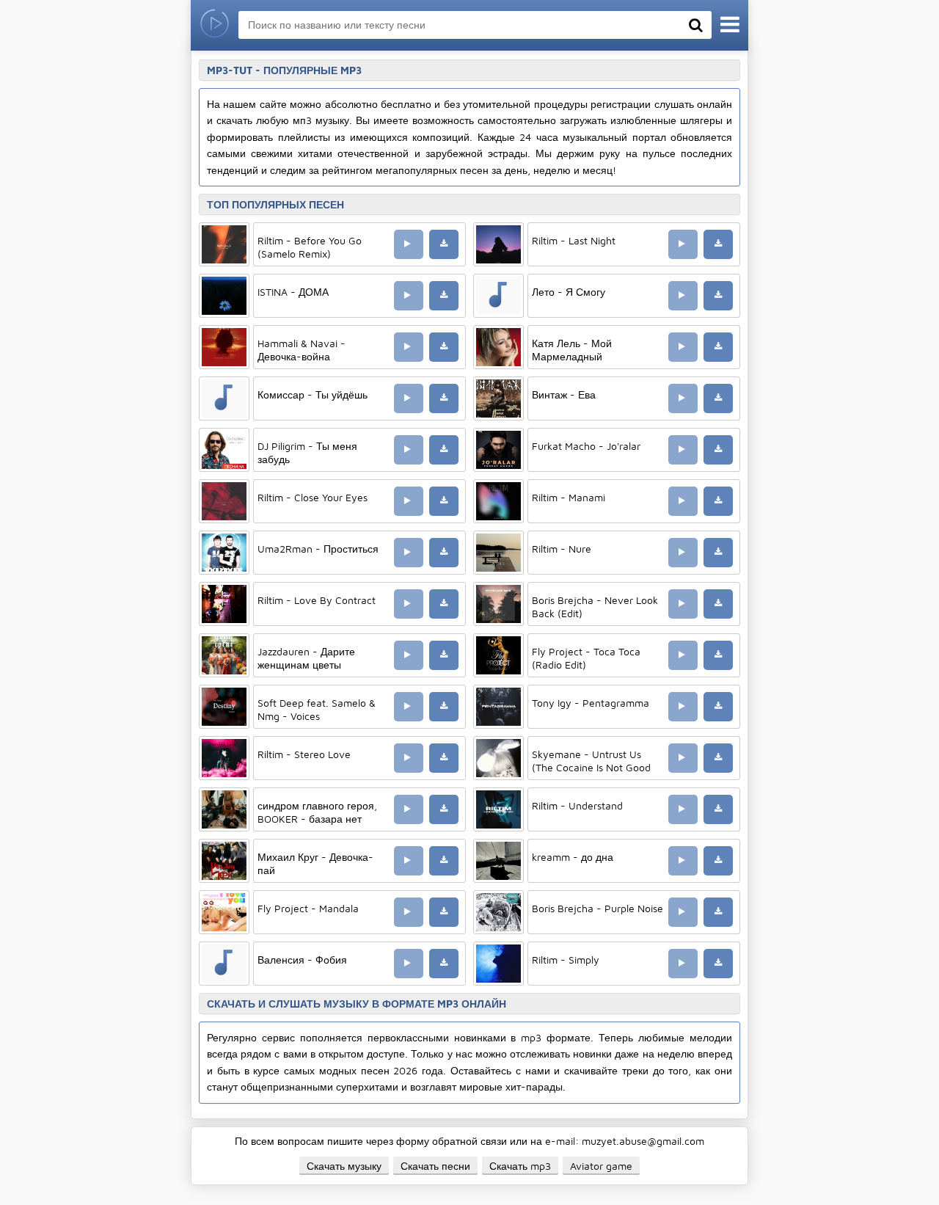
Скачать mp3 (520, 1166)
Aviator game (601, 1166)
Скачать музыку (344, 1166)
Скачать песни (435, 1166)
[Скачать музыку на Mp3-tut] (214, 25)
